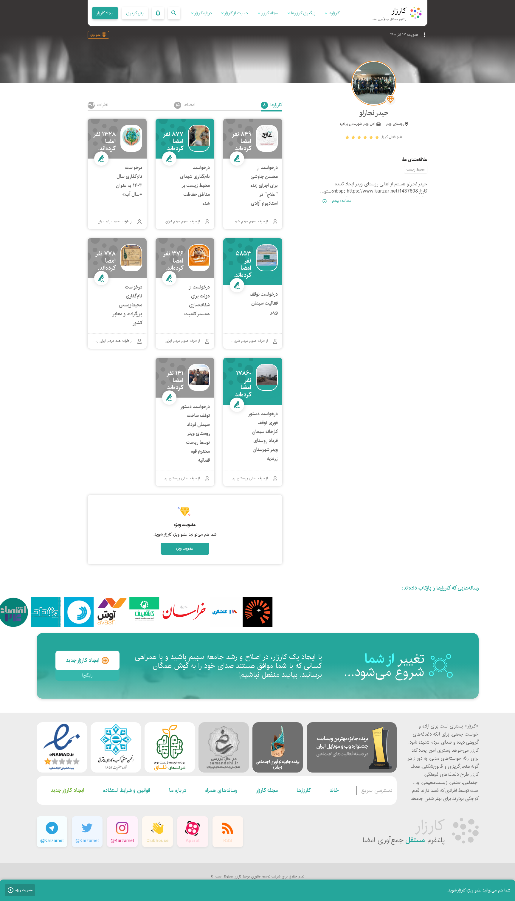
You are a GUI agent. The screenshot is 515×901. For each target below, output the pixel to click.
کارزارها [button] (333, 13)
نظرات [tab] (98, 105)
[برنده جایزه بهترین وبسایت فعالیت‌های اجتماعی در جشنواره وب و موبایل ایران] (352, 747)
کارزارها (304, 790)
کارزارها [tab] (272, 105)
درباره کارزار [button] (202, 13)
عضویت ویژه (184, 548)
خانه (334, 790)
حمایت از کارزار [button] (236, 13)
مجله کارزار (267, 790)
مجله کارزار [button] (269, 13)
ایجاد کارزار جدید (82, 660)
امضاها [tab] (185, 105)
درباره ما (177, 790)
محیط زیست (416, 169)
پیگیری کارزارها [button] (302, 13)
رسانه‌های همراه (221, 790)
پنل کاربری (135, 13)
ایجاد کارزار (105, 13)
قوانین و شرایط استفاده (126, 790)
